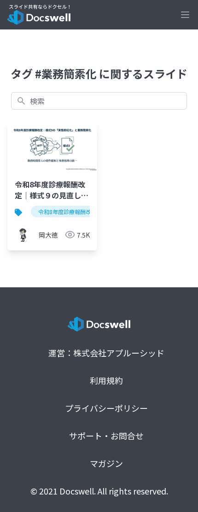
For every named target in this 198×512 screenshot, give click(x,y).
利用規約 (106, 380)
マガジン (106, 463)
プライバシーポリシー (106, 408)
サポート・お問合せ (106, 436)
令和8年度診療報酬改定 (67, 211)
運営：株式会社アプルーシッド (106, 353)
